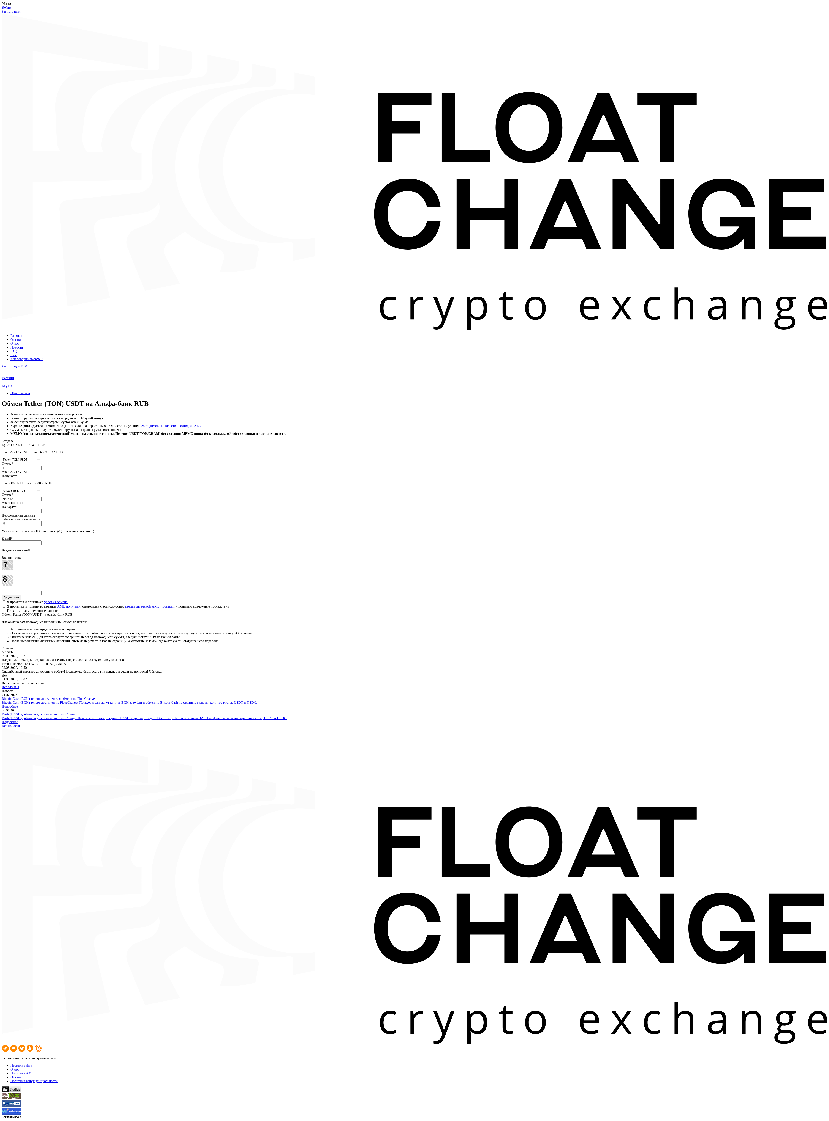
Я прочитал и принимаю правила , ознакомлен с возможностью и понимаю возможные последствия (117, 606)
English (7, 386)
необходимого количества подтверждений (170, 426)
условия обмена (56, 602)
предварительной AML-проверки (150, 606)
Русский (8, 378)
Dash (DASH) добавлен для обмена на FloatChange (39, 714)
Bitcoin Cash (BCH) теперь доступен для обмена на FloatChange (48, 698)
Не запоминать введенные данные (32, 610)
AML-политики (69, 606)
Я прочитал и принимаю (37, 602)
